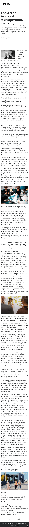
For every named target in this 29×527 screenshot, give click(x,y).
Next (17, 519)
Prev (11, 519)
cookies (18, 525)
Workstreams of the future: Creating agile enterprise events (13, 513)
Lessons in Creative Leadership (11, 507)
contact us (21, 498)
